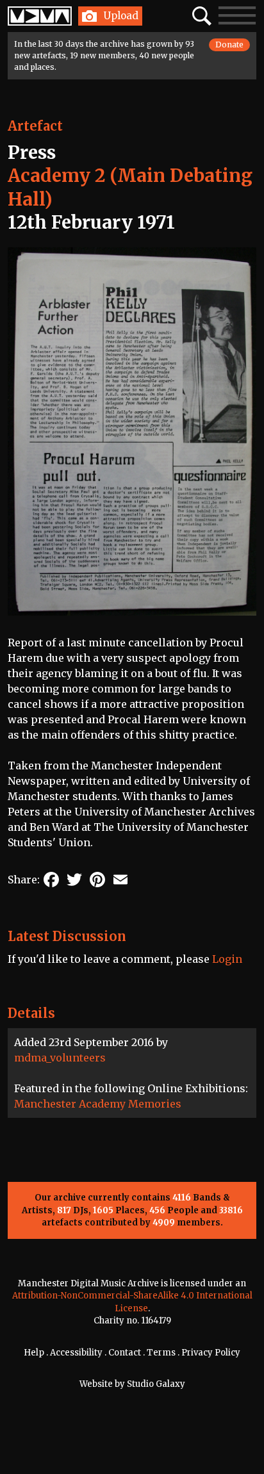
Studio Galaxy (156, 1384)
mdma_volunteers (60, 1057)
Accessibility (76, 1352)
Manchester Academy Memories (97, 1103)
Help (34, 1352)
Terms (161, 1352)
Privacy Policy (210, 1352)
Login (227, 959)
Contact (124, 1352)
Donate (229, 44)
